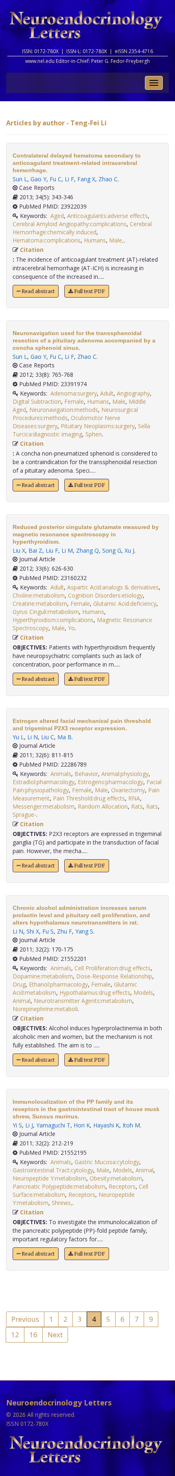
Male (118, 401)
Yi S (17, 1125)
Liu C (47, 737)
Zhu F (64, 931)
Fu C (55, 179)
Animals (60, 774)
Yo (71, 628)
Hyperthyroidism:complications (53, 620)
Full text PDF (89, 291)
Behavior (86, 774)
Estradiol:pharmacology (43, 782)
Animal (22, 1001)
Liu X (19, 550)
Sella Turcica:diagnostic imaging (81, 430)
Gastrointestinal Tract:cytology (53, 1170)
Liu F (52, 550)
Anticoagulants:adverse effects (107, 216)
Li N (32, 737)
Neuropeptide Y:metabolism (49, 1178)
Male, (116, 240)
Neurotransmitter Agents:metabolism (83, 1001)
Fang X (86, 179)
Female (74, 401)
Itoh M (131, 1125)
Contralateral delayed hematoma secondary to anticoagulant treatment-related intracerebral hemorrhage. (77, 162)
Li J (29, 1125)
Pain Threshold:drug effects (89, 798)
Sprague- (24, 814)
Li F (69, 179)
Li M (67, 550)
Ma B (64, 737)
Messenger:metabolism (43, 806)
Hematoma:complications (47, 240)
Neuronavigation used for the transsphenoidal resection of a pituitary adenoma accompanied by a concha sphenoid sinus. (84, 340)
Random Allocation (103, 806)
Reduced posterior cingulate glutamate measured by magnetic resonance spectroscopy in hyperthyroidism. (86, 534)
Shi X (32, 931)
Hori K (82, 1125)
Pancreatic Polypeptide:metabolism (59, 1186)
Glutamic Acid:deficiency (124, 603)
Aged (57, 216)
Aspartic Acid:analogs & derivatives (113, 587)
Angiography (133, 393)
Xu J (129, 550)
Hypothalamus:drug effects (94, 992)
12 (15, 1334)
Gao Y (38, 179)
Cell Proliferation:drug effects (112, 968)
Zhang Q (87, 550)
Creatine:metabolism (40, 603)
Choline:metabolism (39, 595)
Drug (19, 984)
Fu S (48, 931)
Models (143, 992)
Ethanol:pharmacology (58, 984)
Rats (137, 806)
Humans (95, 240)
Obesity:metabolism (116, 1178)
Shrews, (62, 1203)
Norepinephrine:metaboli (45, 1009)
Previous (25, 1319)
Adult (107, 393)
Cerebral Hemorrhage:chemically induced (82, 228)
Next (55, 1334)
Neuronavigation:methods (63, 409)
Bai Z (35, 550)
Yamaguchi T (53, 1125)
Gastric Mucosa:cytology (106, 1162)
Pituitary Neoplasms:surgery (98, 426)
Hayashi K (106, 1125)
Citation (32, 249)
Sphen (93, 434)
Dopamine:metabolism (43, 976)
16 (33, 1334)
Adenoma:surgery (73, 393)
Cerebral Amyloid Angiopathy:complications (70, 224)
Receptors (122, 1186)
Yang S (84, 931)
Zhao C (108, 179)
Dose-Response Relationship (114, 976)
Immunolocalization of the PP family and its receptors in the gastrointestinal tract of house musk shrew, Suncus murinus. (86, 1109)
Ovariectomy (128, 790)
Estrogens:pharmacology (110, 782)
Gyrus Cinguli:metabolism (46, 612)
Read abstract (37, 291)
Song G (111, 550)
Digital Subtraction (37, 401)
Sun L (20, 179)
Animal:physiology (125, 774)
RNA (134, 798)
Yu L (18, 737)
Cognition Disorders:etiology (105, 595)
